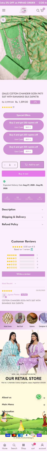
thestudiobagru (27, 438)
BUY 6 (28, 151)
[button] (7, 107)
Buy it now (23, 173)
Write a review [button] (23, 273)
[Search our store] (38, 10)
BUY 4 (28, 139)
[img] (7, 290)
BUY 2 (28, 127)
